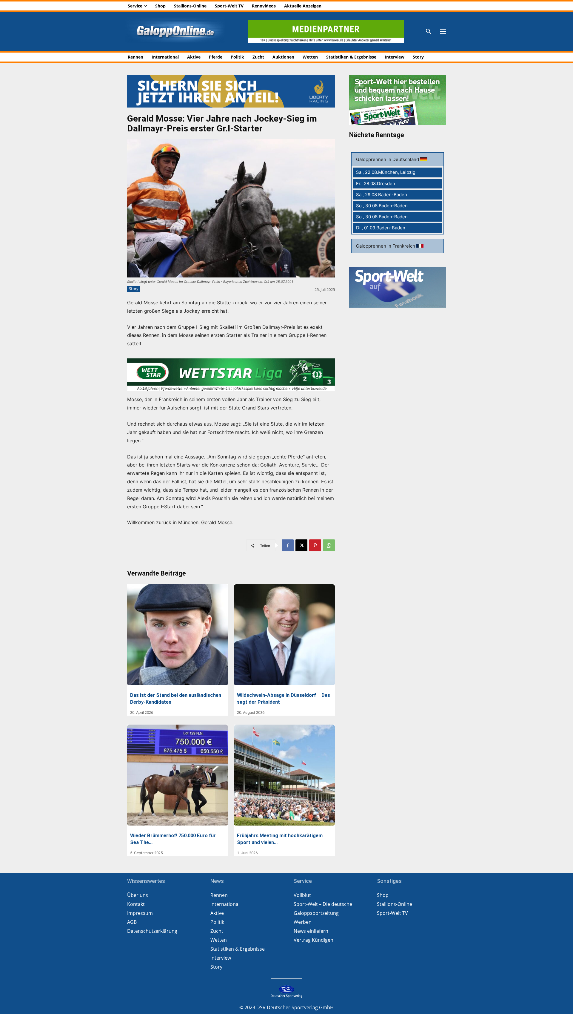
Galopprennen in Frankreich (386, 246)
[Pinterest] (315, 545)
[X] (301, 545)
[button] (428, 31)
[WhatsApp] (329, 545)
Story (133, 288)
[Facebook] (288, 545)
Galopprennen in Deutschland (388, 159)
